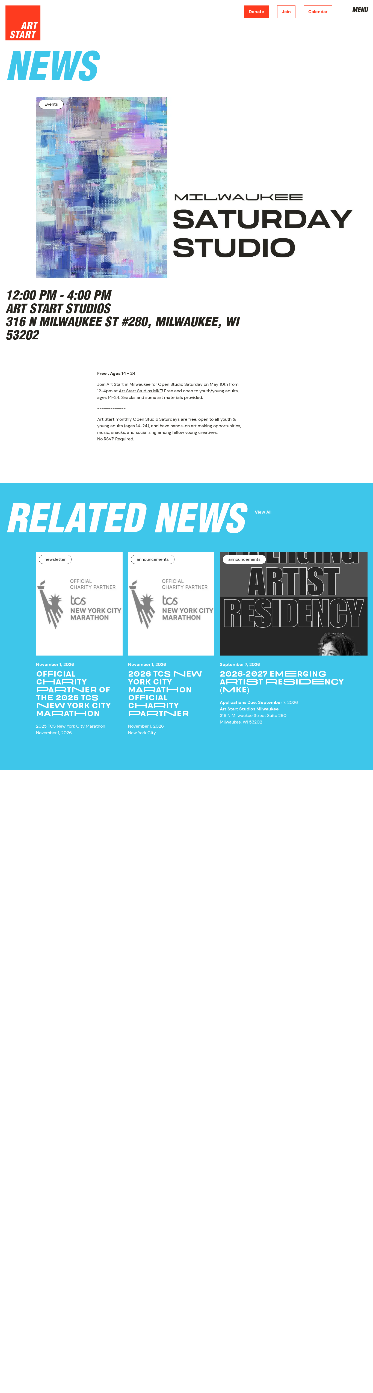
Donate (256, 11)
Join (286, 11)
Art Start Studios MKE (140, 391)
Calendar (317, 11)
